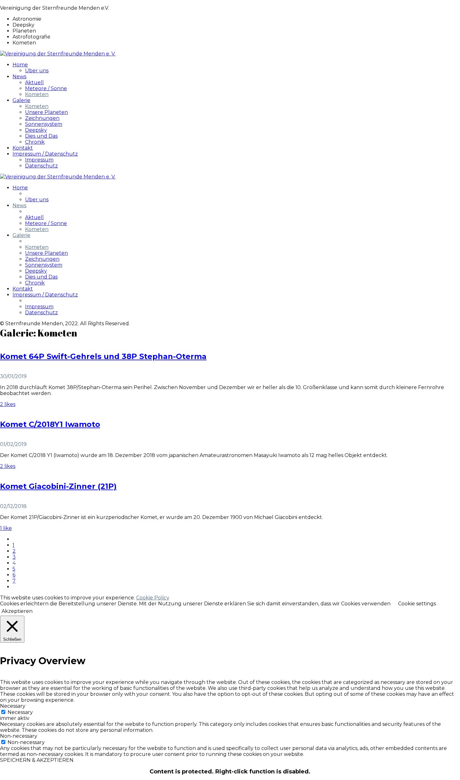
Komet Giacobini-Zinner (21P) (58, 486)
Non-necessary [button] (18, 736)
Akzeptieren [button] (17, 611)
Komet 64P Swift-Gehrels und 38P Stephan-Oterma (103, 356)
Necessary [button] (12, 706)
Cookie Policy (152, 598)
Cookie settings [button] (417, 604)
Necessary (20, 712)
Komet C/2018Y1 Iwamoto (50, 424)
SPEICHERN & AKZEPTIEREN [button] (37, 760)
